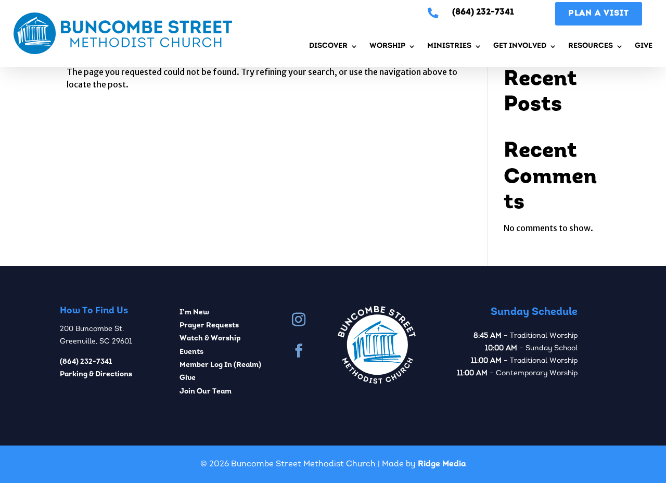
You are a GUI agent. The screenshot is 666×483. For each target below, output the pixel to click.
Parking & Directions (96, 374)
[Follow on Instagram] (298, 319)
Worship (387, 46)
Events (191, 352)
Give (643, 46)
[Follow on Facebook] (298, 350)
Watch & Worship (210, 338)
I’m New (194, 312)
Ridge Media (442, 464)
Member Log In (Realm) (220, 365)
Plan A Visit (598, 13)
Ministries (449, 46)
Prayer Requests (209, 325)
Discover (328, 46)
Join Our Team (206, 392)
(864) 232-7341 (86, 362)
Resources (590, 46)
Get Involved (519, 46)
